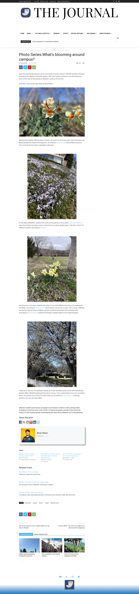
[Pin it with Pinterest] (31, 422)
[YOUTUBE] (60, 577)
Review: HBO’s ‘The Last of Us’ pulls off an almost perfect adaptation (71, 527)
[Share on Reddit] (27, 422)
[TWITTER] (78, 577)
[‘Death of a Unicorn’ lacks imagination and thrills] (74, 545)
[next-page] (23, 560)
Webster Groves (54, 503)
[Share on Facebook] (20, 422)
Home (20, 50)
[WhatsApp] (34, 67)
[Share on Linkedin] (34, 422)
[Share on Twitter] (24, 422)
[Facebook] (114, 1)
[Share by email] (38, 422)
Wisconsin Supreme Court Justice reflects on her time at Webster (34, 527)
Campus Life (39, 50)
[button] (117, 38)
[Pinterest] (29, 67)
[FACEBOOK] (66, 577)
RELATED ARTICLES (26, 534)
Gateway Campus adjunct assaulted (31, 492)
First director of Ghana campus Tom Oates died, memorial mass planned (50, 455)
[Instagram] (116, 1)
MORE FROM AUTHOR (40, 534)
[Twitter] (119, 1)
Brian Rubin (28, 503)
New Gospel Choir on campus (29, 472)
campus (35, 503)
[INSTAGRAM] (72, 577)
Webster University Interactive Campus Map (33, 482)
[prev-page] (20, 560)
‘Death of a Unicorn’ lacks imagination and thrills (47, 41)
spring (46, 503)
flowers (41, 503)
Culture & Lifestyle (29, 50)
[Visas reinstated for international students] (52, 545)
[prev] (114, 41)
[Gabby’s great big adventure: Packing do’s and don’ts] (29, 545)
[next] (117, 41)
